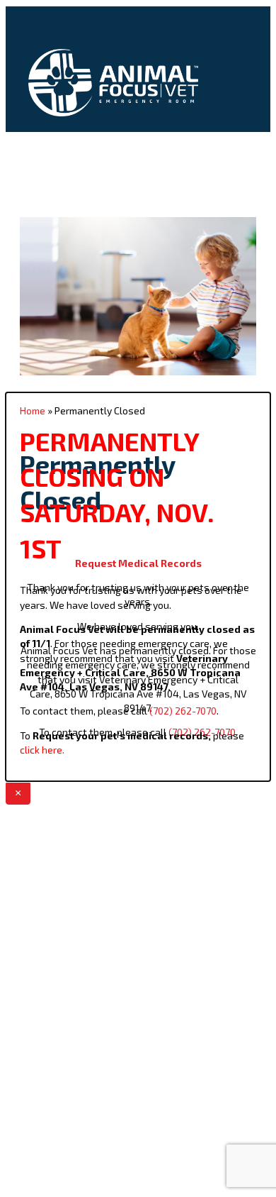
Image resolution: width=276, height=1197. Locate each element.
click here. (42, 750)
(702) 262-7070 (183, 711)
